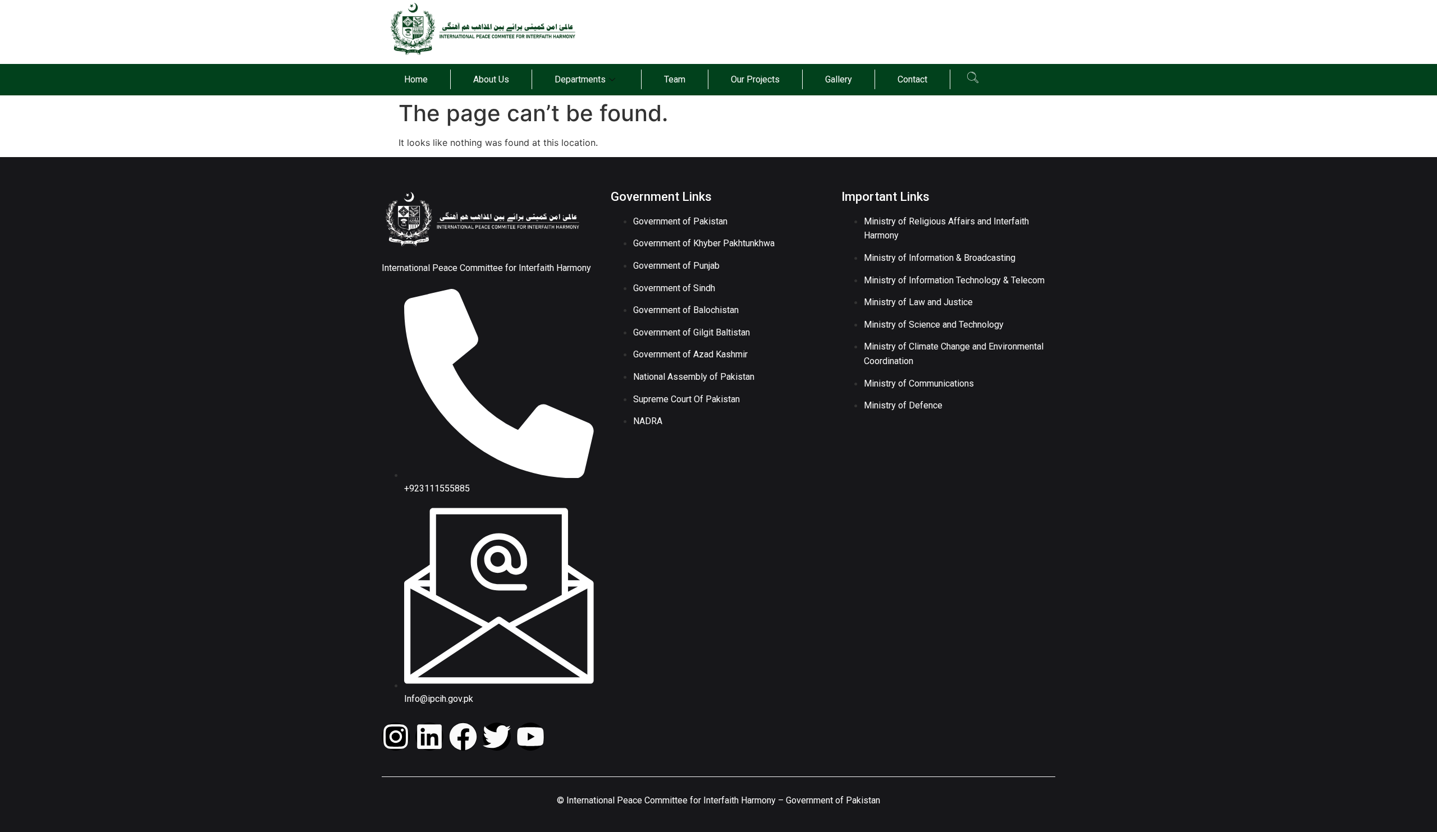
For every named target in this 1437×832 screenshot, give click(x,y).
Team (674, 79)
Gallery (838, 79)
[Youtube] (530, 737)
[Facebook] (463, 737)
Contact (912, 79)
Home (416, 79)
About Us (491, 79)
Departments (580, 79)
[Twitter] (497, 737)
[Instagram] (396, 737)
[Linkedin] (429, 737)
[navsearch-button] (973, 79)
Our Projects (755, 79)
